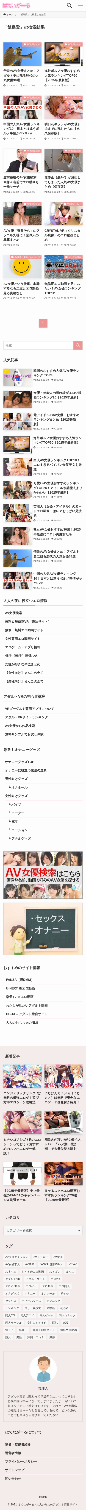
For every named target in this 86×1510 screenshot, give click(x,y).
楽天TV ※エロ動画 (19, 997)
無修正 (23, 1330)
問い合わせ (13, 1478)
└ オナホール (16, 787)
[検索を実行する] (78, 345)
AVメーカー (40, 1257)
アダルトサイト (35, 1279)
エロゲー (31, 1286)
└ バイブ (13, 804)
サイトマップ (14, 1470)
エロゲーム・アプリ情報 (22, 647)
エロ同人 (64, 1286)
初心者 (64, 1308)
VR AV (73, 1264)
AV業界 (29, 1264)
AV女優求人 (12, 1264)
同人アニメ (27, 1315)
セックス (10, 1300)
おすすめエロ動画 (33, 1271)
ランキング (12, 1308)
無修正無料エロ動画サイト (24, 630)
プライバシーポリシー (21, 1461)
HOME (43, 1496)
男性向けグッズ (16, 779)
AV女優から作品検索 (20, 726)
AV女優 (57, 1257)
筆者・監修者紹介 (18, 1444)
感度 (66, 1322)
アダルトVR (12, 1279)
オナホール (48, 1293)
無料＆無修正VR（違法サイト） (28, 621)
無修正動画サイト (44, 1330)
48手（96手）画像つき (21, 655)
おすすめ (10, 1271)
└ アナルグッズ (18, 838)
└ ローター (14, 813)
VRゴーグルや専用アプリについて (29, 709)
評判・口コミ (35, 1337)
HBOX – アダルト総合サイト (26, 1014)
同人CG (10, 1315)
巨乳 (55, 1322)
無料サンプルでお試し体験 (24, 734)
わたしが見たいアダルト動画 (26, 1005)
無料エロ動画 (68, 1330)
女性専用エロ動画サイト (22, 638)
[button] (69, 5)
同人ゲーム (46, 1315)
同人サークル (13, 1322)
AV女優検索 (13, 613)
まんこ (70, 1271)
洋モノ (9, 1330)
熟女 (8, 1337)
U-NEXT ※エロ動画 (20, 988)
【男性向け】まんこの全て (24, 681)
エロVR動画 (12, 1286)
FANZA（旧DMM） (19, 980)
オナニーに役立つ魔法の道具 (26, 770)
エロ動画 (47, 1286)
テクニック (53, 1300)
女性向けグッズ (16, 796)
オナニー (30, 1293)
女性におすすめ (37, 1322)
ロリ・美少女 (33, 1308)
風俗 (52, 1337)
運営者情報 (13, 1453)
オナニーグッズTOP (19, 762)
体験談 (51, 1308)
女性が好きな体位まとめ (22, 664)
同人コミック (67, 1315)
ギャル (64, 1293)
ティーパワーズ (31, 1300)
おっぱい (54, 1271)
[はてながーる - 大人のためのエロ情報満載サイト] (16, 5)
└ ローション (16, 830)
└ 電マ (11, 821)
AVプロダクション (16, 1257)
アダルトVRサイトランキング (26, 717)
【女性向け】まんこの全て (24, 672)
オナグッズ (12, 1293)
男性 (19, 1337)
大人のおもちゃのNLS (21, 1022)
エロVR (55, 1279)
